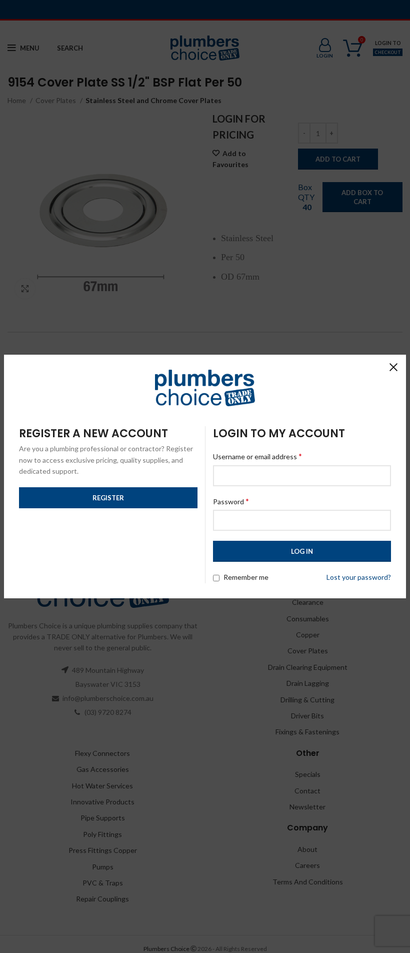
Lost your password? (358, 577)
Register (108, 498)
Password (231, 501)
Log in (302, 551)
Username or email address (257, 456)
